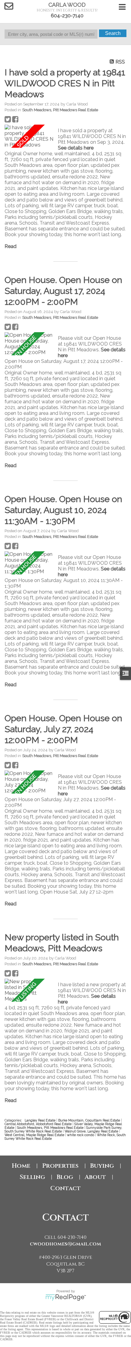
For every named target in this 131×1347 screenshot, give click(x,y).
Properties (60, 1166)
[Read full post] (29, 136)
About (95, 1177)
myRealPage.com (65, 1297)
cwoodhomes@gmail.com (65, 1244)
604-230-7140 (67, 16)
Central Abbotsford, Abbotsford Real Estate (39, 1124)
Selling (32, 1177)
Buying (102, 1166)
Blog (65, 1177)
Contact (65, 1188)
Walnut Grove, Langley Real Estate (92, 1131)
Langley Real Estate (40, 1120)
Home (21, 1166)
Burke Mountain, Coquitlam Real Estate (89, 1120)
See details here (76, 148)
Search (113, 33)
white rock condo (81, 1135)
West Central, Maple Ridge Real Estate (35, 1135)
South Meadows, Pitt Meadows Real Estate (60, 109)
